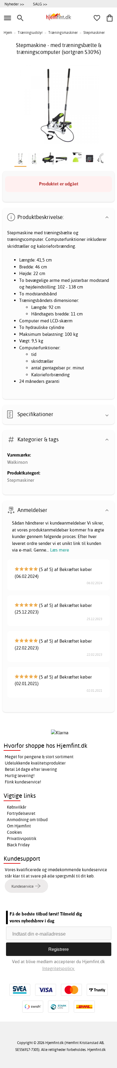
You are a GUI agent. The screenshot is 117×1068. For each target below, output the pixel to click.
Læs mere (59, 550)
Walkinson (17, 462)
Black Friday (18, 845)
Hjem (8, 32)
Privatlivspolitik (21, 838)
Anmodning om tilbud (27, 819)
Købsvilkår (16, 807)
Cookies (14, 832)
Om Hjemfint (19, 826)
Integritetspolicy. (58, 968)
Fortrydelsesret (21, 813)
